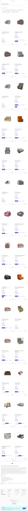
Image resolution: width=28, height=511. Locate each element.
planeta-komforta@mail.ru (14, 501)
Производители (3, 494)
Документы (9, 492)
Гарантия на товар (17, 493)
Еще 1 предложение (16, 42)
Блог (22, 495)
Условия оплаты (17, 491)
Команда (9, 494)
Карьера (9, 495)
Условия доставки (17, 492)
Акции (2, 491)
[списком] (25, 7)
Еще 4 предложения (16, 170)
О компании (9, 491)
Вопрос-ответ (23, 494)
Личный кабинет (24, 491)
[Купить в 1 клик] (9, 44)
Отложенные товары (24, 492)
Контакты (9, 496)
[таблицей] (26, 7)
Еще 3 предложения (3, 170)
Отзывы (9, 493)
